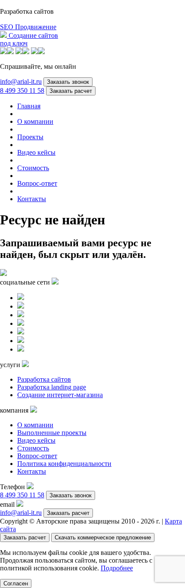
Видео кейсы (36, 152)
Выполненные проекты (51, 432)
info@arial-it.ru (21, 81)
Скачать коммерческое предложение (103, 537)
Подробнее (117, 568)
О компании (35, 121)
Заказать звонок (68, 82)
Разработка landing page (51, 387)
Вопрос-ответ (37, 183)
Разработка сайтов (44, 379)
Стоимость (33, 168)
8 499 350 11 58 (22, 90)
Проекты (30, 137)
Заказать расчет (70, 91)
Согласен (15, 583)
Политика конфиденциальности (64, 463)
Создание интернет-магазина (60, 394)
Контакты (31, 198)
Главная (28, 106)
